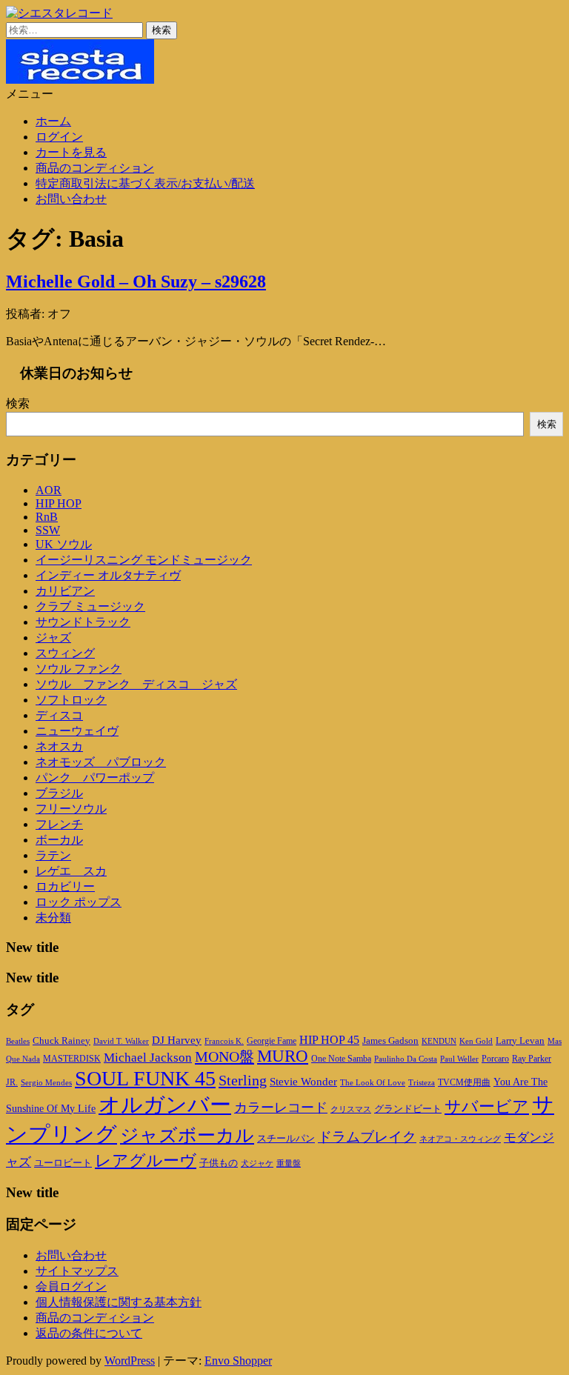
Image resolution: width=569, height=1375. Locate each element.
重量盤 (288, 1163)
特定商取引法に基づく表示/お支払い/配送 (145, 183)
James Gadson (390, 1040)
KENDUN (439, 1040)
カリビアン (65, 591)
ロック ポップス (79, 902)
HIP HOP (58, 503)
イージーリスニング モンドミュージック (144, 559)
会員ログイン (71, 1286)
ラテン (53, 855)
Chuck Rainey (61, 1040)
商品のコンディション (95, 168)
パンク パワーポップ (95, 777)
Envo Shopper (238, 1360)
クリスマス (350, 1109)
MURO (282, 1056)
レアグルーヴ (145, 1161)
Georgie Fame (271, 1041)
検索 (18, 403)
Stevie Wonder (303, 1082)
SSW (48, 530)
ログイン (59, 136)
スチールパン (286, 1138)
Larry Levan (520, 1040)
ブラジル (59, 793)
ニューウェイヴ (77, 731)
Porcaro (495, 1058)
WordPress (129, 1360)
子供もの (218, 1163)
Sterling (243, 1080)
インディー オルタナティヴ (108, 575)
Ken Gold (476, 1040)
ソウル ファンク (79, 668)
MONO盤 (224, 1056)
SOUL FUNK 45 (145, 1078)
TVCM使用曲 (464, 1082)
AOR (48, 490)
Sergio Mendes (46, 1082)
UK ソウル (64, 544)
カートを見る (71, 152)
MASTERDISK (72, 1058)
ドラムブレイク (367, 1137)
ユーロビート (63, 1162)
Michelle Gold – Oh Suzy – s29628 (136, 281)
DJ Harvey (177, 1040)
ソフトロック (71, 699)
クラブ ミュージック (90, 606)
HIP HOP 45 (329, 1039)
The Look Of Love (372, 1083)
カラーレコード (280, 1107)
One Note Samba (341, 1058)
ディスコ (59, 715)
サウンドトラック (83, 622)
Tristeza (421, 1083)
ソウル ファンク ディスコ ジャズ (136, 684)
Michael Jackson (148, 1058)
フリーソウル (71, 808)
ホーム (53, 121)
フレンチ (59, 824)
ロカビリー (65, 886)
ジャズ (53, 637)
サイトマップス (77, 1271)
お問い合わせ (71, 199)
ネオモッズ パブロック (101, 762)
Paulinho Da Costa (405, 1058)
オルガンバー (165, 1104)
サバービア (487, 1106)
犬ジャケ (257, 1163)
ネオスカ (59, 746)
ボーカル (59, 839)
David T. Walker (121, 1040)
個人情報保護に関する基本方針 (119, 1302)
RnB (47, 516)
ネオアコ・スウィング (460, 1138)
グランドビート (408, 1109)
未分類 (53, 917)
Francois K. (224, 1040)
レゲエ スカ (71, 871)
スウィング (65, 653)
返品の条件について (89, 1333)
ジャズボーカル (187, 1135)
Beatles (18, 1040)
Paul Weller (459, 1058)
